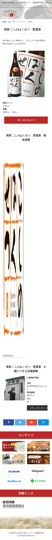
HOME (4, 21)
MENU (48, 10)
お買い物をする (28, 120)
